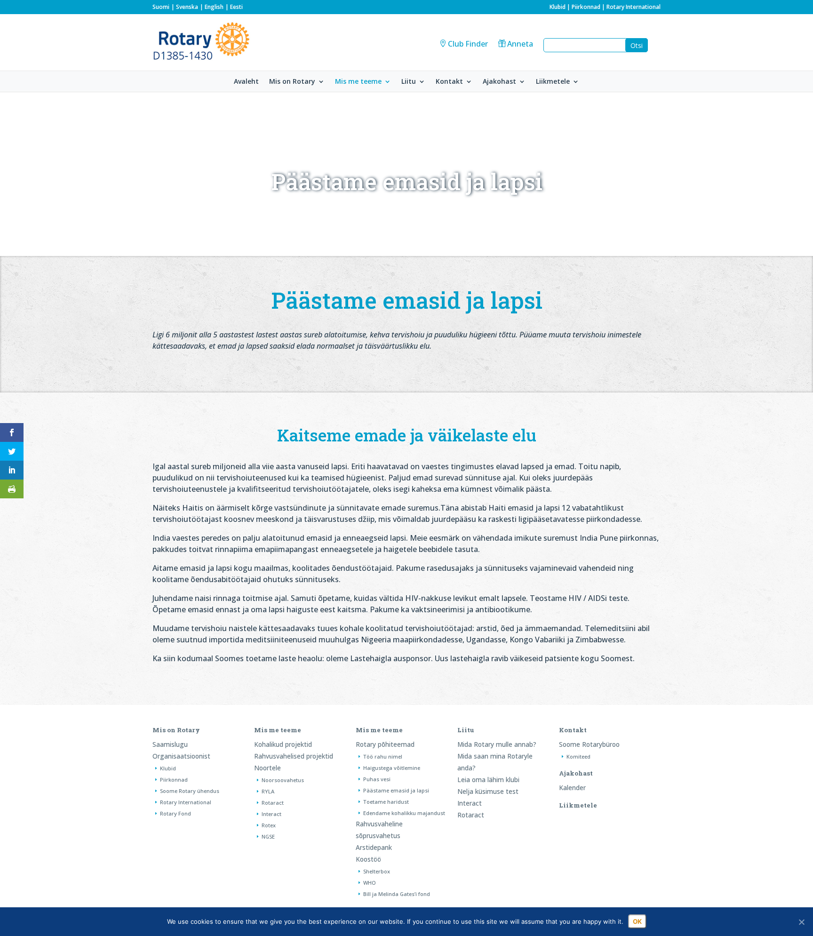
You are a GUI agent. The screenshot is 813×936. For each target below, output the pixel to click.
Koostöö (368, 859)
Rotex (269, 825)
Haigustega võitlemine (391, 767)
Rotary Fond (175, 813)
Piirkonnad (586, 7)
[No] (801, 922)
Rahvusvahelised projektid (293, 756)
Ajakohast (499, 82)
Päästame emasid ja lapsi (396, 790)
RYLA (268, 791)
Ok (637, 921)
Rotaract (273, 802)
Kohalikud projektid (283, 744)
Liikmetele (553, 82)
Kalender (572, 787)
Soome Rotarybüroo (589, 744)
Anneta (520, 44)
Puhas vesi (377, 779)
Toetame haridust (386, 801)
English (214, 7)
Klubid (558, 7)
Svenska (187, 7)
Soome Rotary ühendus (189, 790)
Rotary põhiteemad (385, 744)
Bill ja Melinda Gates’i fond (396, 893)
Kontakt (449, 82)
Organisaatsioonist (181, 756)
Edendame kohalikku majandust (404, 812)
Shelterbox (376, 871)
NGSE (268, 836)
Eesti (236, 7)
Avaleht (246, 82)
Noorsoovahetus (283, 780)
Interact (271, 813)
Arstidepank (374, 847)
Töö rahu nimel (382, 756)
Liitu (408, 82)
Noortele (267, 767)
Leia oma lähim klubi (488, 779)
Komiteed (578, 756)
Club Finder (468, 44)
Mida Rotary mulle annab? (496, 744)
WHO (369, 882)
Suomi (160, 7)
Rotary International (633, 7)
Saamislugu (170, 744)
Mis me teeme (358, 82)
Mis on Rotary (292, 82)
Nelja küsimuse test (487, 791)
